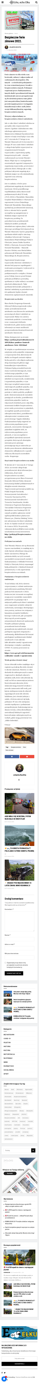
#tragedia (17, 1107)
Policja (22, 1128)
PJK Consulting (10, 1377)
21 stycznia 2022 (12, 50)
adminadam (7, 1272)
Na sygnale (8, 1058)
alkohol (24, 1114)
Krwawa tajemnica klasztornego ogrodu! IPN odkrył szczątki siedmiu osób (23, 1294)
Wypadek (30, 1135)
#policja (16, 1100)
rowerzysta (14, 1135)
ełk (19, 1118)
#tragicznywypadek (11, 1110)
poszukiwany (9, 1132)
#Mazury (29, 1093)
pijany (16, 1128)
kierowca (25, 1118)
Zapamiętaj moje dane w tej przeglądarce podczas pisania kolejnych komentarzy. (17, 965)
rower (6, 1135)
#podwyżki (8, 1100)
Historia (7, 1046)
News (16, 33)
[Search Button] (33, 1150)
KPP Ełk (14, 1121)
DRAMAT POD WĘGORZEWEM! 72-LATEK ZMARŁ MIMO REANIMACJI (23, 1311)
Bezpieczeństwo (16, 747)
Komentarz (9, 909)
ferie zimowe (9, 750)
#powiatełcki (9, 1103)
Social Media (9, 1070)
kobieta (7, 1121)
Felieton (7, 1042)
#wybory (7, 1114)
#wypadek (16, 1114)
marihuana (8, 1125)
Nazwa (8, 935)
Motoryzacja (10, 812)
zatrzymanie (8, 1139)
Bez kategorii (9, 1034)
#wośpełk (30, 1110)
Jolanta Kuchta (15, 47)
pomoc (30, 1128)
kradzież (22, 1121)
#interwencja (9, 1093)
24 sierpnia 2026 (10, 856)
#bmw (7, 1089)
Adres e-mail (10, 944)
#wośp (22, 1110)
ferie (24, 747)
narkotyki (17, 1125)
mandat (30, 1121)
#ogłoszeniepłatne (20, 1096)
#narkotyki (8, 1096)
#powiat (24, 1100)
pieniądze (8, 1128)
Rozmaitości (9, 1066)
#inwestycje (20, 1093)
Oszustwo (26, 1125)
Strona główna (9, 33)
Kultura (7, 1050)
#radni (26, 1103)
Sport (6, 1074)
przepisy (25, 1132)
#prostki (18, 1103)
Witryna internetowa (11, 953)
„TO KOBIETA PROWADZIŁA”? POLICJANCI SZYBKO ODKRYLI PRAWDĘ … (19, 850)
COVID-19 (7, 1038)
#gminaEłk (28, 1089)
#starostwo (8, 1107)
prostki (18, 1132)
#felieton (20, 1089)
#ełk (12, 1089)
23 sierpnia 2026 (10, 888)
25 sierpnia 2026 (10, 821)
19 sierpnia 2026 (16, 1272)
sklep (22, 1135)
